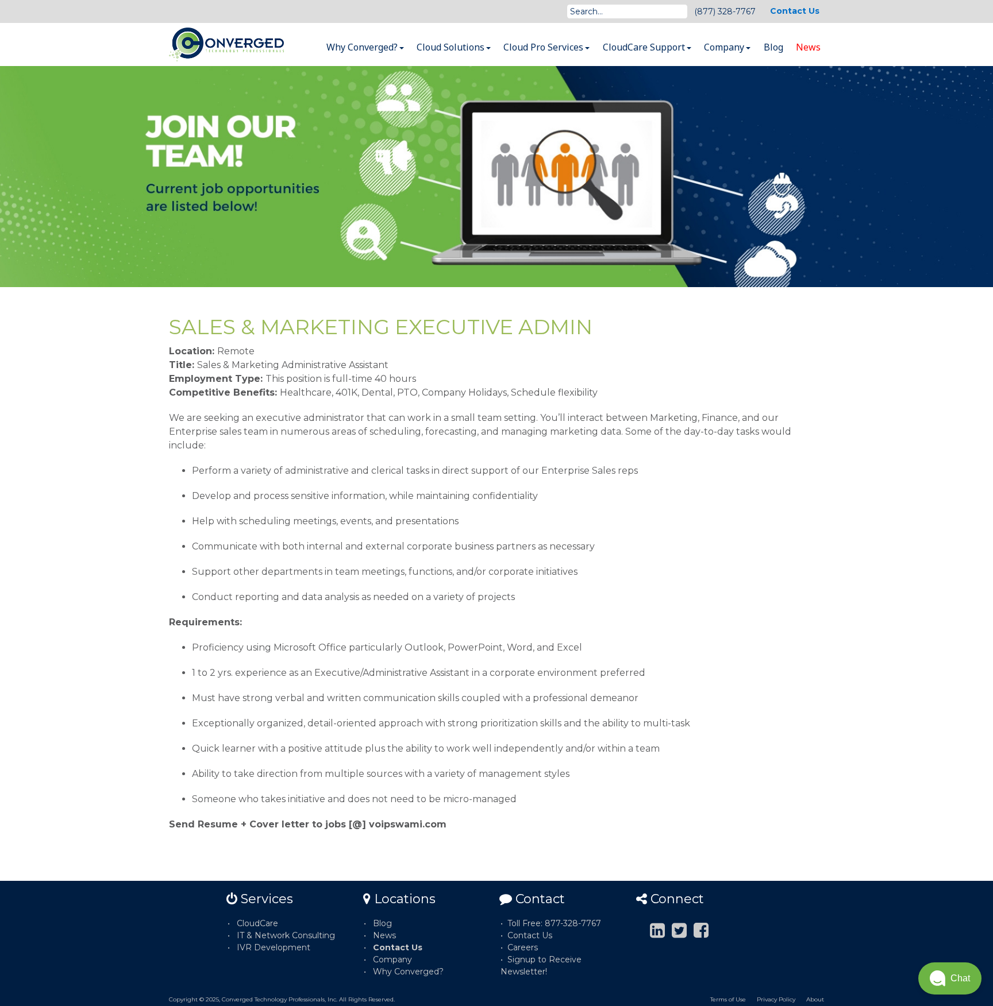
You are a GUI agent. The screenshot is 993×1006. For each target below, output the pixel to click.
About (815, 999)
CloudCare (257, 923)
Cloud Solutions (452, 47)
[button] (950, 978)
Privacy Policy (776, 999)
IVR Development (273, 947)
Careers (522, 947)
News (808, 47)
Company (725, 47)
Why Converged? (363, 47)
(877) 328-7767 (725, 11)
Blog (773, 47)
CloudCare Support (645, 47)
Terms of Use (728, 999)
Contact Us (794, 11)
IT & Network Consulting (286, 935)
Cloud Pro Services (544, 47)
